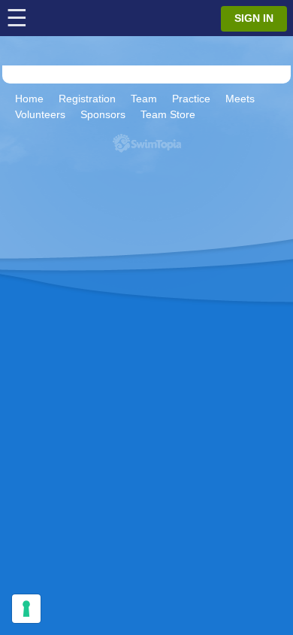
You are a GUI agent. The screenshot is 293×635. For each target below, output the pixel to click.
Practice (191, 99)
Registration (87, 99)
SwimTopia (147, 143)
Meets (240, 99)
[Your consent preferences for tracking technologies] (26, 608)
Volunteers (40, 114)
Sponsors (102, 114)
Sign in (253, 18)
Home (29, 99)
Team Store (167, 114)
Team (144, 99)
